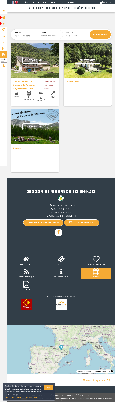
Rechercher (101, 34)
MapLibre (106, 371)
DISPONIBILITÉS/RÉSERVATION (43, 222)
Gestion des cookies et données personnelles (21, 397)
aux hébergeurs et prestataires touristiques (57, 398)
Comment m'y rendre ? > (97, 380)
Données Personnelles (55, 395)
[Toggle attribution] (112, 371)
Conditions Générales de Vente (78, 395)
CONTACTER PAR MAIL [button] (83, 222)
